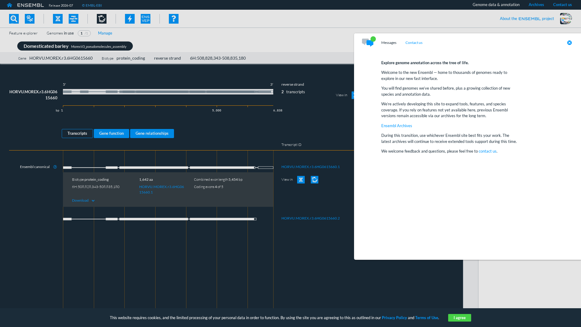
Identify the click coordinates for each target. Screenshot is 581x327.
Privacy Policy (394, 317)
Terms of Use (426, 317)
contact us (488, 151)
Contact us (413, 43)
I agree (460, 317)
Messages (388, 43)
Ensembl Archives (396, 125)
